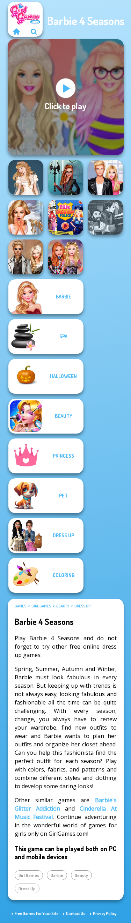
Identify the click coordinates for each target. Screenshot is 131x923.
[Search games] (34, 31)
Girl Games (41, 606)
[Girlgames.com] (16, 31)
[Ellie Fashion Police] (65, 217)
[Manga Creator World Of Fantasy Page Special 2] (105, 217)
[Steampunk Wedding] (25, 256)
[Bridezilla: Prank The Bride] (25, 217)
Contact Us (75, 913)
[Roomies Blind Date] (105, 177)
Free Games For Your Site (36, 913)
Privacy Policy (104, 913)
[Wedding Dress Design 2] (25, 177)
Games (20, 606)
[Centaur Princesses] (65, 177)
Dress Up (82, 606)
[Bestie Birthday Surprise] (65, 256)
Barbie (57, 875)
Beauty (62, 606)
